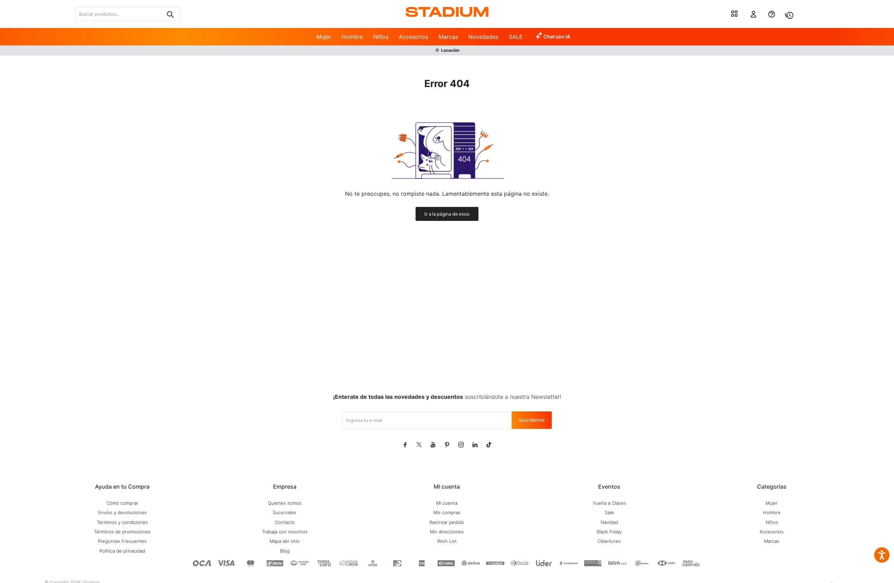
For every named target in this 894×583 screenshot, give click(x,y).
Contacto (285, 522)
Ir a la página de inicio (447, 214)
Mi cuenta (446, 503)
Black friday (609, 531)
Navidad (609, 522)
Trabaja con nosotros (285, 531)
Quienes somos (285, 503)
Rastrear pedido (447, 522)
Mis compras (447, 512)
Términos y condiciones (122, 522)
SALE (516, 36)
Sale (609, 512)
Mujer (323, 36)
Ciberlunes (609, 541)
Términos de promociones (122, 531)
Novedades (483, 36)
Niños (380, 36)
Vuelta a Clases (609, 503)
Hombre (352, 36)
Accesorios (413, 36)
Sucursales (284, 512)
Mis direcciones (447, 531)
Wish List (447, 541)
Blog (285, 551)
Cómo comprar (122, 503)
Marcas (448, 36)
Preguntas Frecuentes (122, 541)
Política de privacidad (122, 551)
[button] (169, 14)
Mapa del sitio (285, 541)
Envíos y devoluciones (122, 512)
